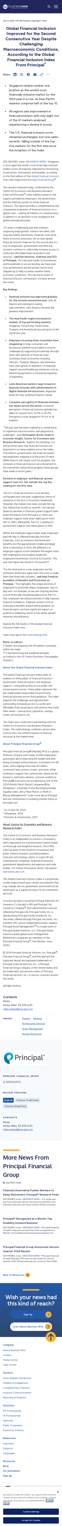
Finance (26, 1018)
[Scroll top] (51, 1337)
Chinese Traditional (27, 1100)
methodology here (37, 634)
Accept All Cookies (31, 1520)
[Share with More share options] (48, 74)
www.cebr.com (16, 871)
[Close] (58, 1492)
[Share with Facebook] (28, 74)
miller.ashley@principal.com (18, 1009)
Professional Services (33, 1023)
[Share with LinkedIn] (15, 74)
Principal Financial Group (41, 179)
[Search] (49, 6)
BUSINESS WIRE (36, 161)
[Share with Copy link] (41, 74)
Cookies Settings (31, 1511)
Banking (37, 1018)
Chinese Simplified (15, 1106)
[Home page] (15, 7)
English (8, 1100)
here (22, 627)
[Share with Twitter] (21, 74)
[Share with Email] (35, 74)
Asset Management (32, 1028)
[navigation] (56, 7)
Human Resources (32, 1033)
